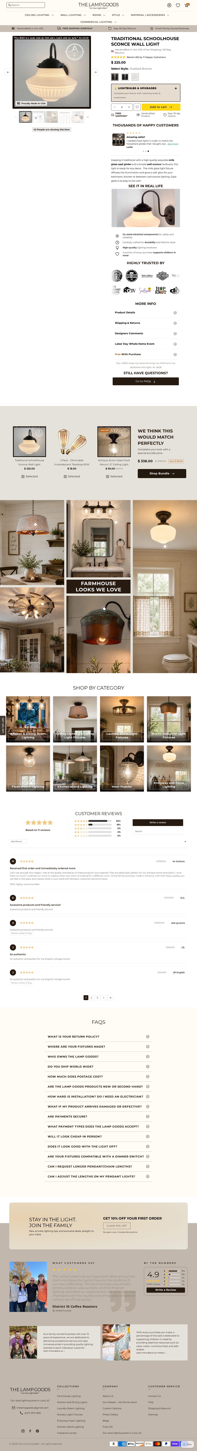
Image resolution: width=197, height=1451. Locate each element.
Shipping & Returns (159, 1408)
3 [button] (97, 997)
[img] (26, 861)
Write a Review (165, 1289)
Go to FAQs (144, 381)
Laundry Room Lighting (70, 1408)
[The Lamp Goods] (98, 5)
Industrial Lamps (66, 1432)
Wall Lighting (71, 15)
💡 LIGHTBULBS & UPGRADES (137, 93)
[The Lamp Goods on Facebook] (30, 1431)
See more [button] (171, 143)
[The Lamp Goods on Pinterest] (37, 1431)
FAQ (150, 1402)
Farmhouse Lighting (69, 1396)
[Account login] (169, 5)
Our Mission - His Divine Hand (120, 1402)
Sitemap (153, 1414)
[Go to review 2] (145, 151)
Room (97, 15)
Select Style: (131, 68)
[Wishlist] (178, 5)
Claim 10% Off (117, 1225)
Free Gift (108, 1426)
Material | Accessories (148, 15)
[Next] (95, 72)
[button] (118, 57)
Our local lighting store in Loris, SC (122, 1432)
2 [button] (91, 997)
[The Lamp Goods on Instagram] (23, 1431)
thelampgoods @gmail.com (33, 1407)
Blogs (106, 1420)
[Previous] (8, 72)
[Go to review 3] (148, 151)
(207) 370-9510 (32, 1413)
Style (116, 15)
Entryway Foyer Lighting (71, 1420)
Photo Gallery (110, 1414)
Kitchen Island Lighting (70, 1426)
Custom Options (112, 1408)
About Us (108, 1396)
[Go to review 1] (143, 151)
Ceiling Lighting (37, 15)
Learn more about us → (54, 1351)
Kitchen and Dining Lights (72, 1402)
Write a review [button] (158, 822)
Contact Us (154, 1396)
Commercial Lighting (96, 21)
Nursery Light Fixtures (69, 1414)
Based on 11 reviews (38, 830)
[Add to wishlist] (137, 107)
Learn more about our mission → (151, 1353)
